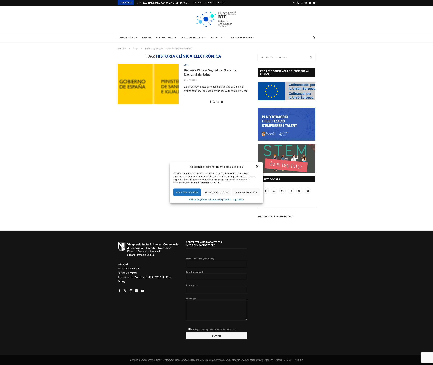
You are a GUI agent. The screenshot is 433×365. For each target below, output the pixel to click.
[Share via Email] (222, 101)
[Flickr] (310, 2)
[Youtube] (314, 2)
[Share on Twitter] (214, 101)
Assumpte (191, 285)
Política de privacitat (129, 268)
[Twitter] (298, 2)
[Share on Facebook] (210, 101)
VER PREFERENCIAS (246, 192)
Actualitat (217, 37)
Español (209, 2)
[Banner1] (286, 91)
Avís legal (123, 264)
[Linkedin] (306, 2)
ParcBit (146, 37)
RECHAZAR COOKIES (216, 192)
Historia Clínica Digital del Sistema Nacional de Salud (210, 72)
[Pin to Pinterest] (218, 101)
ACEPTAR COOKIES (187, 192)
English (221, 2)
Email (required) (194, 272)
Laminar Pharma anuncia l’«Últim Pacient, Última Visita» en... (178, 2)
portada (122, 48)
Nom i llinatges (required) (200, 258)
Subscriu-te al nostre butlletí (275, 216)
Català (197, 2)
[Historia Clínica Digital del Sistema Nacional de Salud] (148, 84)
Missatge (191, 298)
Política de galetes (198, 199)
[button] (258, 166)
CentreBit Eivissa (166, 37)
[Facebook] (293, 2)
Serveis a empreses (241, 37)
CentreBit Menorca (192, 37)
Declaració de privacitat (219, 199)
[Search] (313, 38)
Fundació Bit (127, 37)
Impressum (238, 199)
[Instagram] (302, 2)
